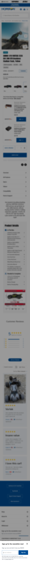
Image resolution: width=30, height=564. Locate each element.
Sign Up (23, 552)
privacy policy (8, 559)
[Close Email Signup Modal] (27, 544)
